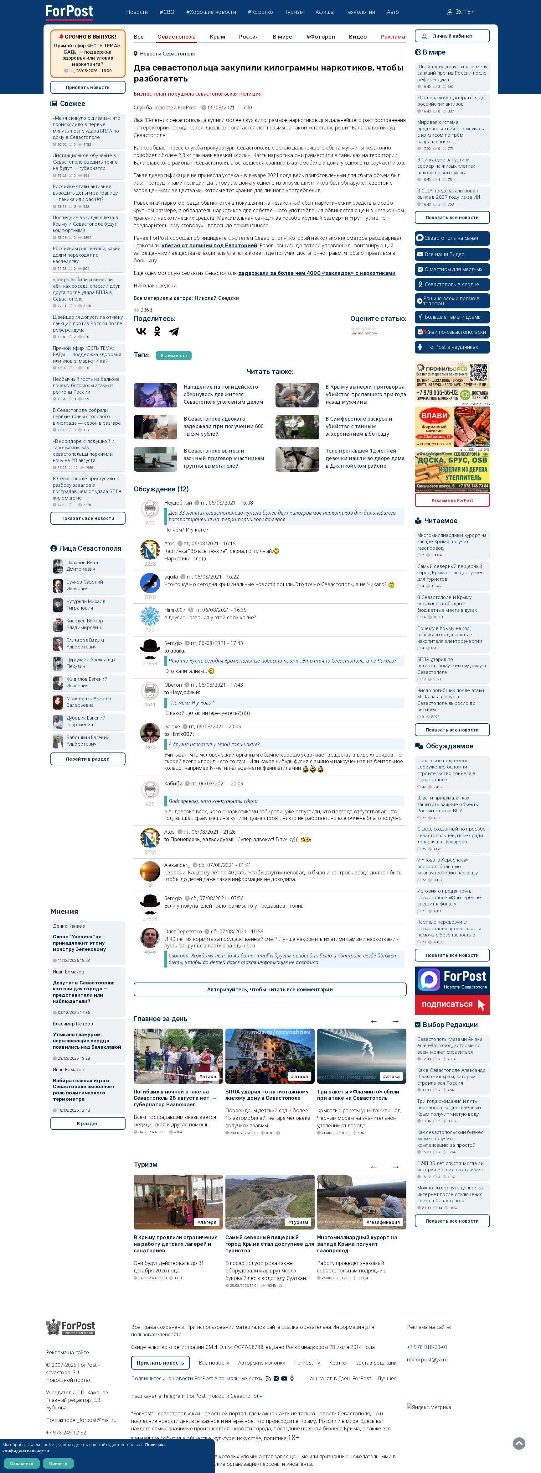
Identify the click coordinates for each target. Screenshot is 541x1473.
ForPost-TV (307, 1362)
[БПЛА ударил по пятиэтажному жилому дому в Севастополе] (270, 1032)
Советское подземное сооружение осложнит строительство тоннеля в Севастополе (446, 770)
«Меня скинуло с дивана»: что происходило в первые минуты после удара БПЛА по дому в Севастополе (86, 127)
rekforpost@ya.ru (427, 1359)
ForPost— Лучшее (374, 1378)
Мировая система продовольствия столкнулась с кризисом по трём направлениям (450, 131)
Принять (58, 1463)
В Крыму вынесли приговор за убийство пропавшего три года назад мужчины (366, 394)
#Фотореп (320, 36)
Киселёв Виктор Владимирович (85, 623)
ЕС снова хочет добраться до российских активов (451, 100)
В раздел (88, 1123)
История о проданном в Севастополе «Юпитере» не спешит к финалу (449, 897)
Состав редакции (376, 1362)
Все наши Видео (445, 254)
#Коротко (260, 11)
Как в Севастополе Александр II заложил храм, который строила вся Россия (451, 1076)
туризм (299, 1222)
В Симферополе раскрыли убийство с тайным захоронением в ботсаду (359, 426)
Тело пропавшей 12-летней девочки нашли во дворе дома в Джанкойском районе (365, 458)
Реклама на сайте (67, 1352)
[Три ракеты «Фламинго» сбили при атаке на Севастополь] (361, 1032)
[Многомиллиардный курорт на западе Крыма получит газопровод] (361, 1178)
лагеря (208, 1222)
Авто (393, 11)
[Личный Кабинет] (450, 11)
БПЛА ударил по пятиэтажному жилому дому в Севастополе (267, 1095)
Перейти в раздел (88, 759)
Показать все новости (88, 518)
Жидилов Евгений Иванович (87, 682)
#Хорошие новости (211, 11)
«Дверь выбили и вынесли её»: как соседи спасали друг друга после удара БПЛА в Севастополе (86, 289)
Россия (249, 36)
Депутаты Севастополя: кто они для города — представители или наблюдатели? (84, 992)
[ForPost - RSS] (268, 1378)
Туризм (294, 11)
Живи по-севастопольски (455, 332)
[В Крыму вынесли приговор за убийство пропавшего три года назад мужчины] (297, 385)
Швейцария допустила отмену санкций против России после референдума (88, 323)
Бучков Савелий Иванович (85, 585)
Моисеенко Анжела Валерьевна (89, 701)
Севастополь (176, 37)
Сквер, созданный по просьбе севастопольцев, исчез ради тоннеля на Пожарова (451, 835)
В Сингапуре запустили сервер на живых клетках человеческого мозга (446, 166)
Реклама (393, 37)
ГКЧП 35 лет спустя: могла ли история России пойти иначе (451, 1166)
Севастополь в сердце (452, 284)
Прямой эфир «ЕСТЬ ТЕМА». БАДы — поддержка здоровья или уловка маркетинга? (87, 55)
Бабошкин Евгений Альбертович (88, 740)
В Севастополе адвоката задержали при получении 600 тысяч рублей (224, 426)
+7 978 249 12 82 (66, 1432)
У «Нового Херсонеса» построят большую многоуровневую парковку (447, 866)
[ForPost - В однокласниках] (292, 1378)
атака (209, 1076)
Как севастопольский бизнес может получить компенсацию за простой (450, 1138)
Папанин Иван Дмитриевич (82, 565)
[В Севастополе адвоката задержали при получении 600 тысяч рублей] (156, 417)
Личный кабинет (453, 36)
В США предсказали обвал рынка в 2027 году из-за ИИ (448, 193)
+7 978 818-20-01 (427, 1347)
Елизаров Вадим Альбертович (85, 643)
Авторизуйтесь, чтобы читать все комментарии (270, 989)
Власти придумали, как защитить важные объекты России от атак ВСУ (448, 804)
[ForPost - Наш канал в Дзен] (296, 1378)
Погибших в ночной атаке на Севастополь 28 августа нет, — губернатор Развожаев (175, 1098)
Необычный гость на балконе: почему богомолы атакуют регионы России (87, 385)
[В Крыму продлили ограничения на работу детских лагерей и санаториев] (178, 1178)
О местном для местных (454, 269)
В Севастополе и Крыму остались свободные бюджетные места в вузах (447, 603)
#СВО (167, 11)
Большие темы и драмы (453, 317)
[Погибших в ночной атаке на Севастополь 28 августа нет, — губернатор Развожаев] (178, 1032)
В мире (282, 36)
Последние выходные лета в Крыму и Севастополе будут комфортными (85, 223)
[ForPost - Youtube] (284, 1378)
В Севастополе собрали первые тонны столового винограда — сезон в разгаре (87, 416)
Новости (137, 11)
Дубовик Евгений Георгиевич (86, 721)
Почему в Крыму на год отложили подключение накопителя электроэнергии (449, 634)
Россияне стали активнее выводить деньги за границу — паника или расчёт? (85, 192)
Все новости (214, 1362)
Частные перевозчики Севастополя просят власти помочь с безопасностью (449, 928)
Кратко (338, 1362)
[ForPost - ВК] (276, 1378)
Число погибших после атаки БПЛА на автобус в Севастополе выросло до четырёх (450, 700)
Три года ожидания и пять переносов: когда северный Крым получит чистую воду (449, 1107)
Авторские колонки (262, 1362)
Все (139, 36)
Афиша (325, 11)
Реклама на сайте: (429, 1327)
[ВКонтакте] (141, 331)
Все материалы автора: (186, 298)
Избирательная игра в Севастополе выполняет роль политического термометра (84, 1090)
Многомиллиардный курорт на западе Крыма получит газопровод (357, 1244)
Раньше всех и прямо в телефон (451, 301)
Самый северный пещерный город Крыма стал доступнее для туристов (269, 1244)
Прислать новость (88, 87)
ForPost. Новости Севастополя (224, 1395)
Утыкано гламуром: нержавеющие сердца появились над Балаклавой (87, 1041)
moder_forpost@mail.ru (89, 1420)
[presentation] (374, 1020)
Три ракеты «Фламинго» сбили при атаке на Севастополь (358, 1095)
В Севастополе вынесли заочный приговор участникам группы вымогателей (224, 458)
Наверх (520, 1443)
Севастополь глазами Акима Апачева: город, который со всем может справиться (450, 1045)
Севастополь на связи (451, 237)
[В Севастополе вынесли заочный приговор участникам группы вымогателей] (156, 449)
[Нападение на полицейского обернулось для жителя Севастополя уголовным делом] (156, 385)
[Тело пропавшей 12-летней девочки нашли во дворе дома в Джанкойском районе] (297, 449)
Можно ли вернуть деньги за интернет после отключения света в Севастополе (450, 1193)
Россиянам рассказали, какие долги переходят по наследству (87, 254)
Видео (358, 36)
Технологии (360, 11)
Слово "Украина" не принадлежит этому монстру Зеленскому (79, 943)
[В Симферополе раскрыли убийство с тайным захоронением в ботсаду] (297, 417)
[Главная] (69, 8)
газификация (384, 1222)
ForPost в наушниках (452, 347)
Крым (217, 36)
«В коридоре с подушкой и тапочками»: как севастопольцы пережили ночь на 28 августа (84, 451)
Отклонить (21, 1463)
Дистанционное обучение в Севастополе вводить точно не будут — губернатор (85, 161)
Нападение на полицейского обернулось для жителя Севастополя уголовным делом (224, 394)
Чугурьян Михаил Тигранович (86, 604)
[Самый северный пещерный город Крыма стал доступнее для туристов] (270, 1178)
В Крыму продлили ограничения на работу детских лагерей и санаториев (176, 1244)
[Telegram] (173, 331)
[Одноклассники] (157, 331)
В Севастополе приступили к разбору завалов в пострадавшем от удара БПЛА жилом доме (87, 488)
